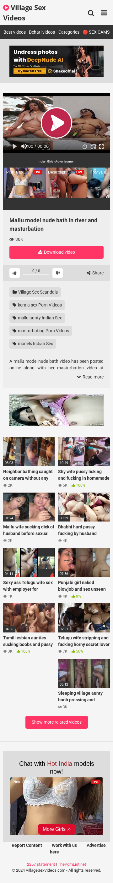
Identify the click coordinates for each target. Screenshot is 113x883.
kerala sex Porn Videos (39, 304)
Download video (59, 252)
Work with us (64, 845)
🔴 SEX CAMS (96, 32)
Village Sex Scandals (37, 292)
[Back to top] (101, 870)
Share (97, 272)
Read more (93, 376)
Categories (68, 32)
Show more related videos (57, 722)
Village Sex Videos (24, 12)
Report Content (27, 845)
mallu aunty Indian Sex (39, 317)
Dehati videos (42, 32)
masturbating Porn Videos (43, 330)
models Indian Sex (35, 343)
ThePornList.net (72, 864)
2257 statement (41, 864)
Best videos (14, 32)
